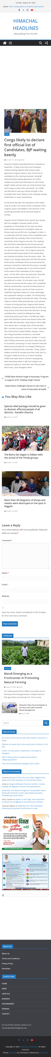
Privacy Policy (7, 963)
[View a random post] (46, 43)
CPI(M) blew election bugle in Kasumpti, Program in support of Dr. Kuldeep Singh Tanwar (27, 378)
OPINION (7, 668)
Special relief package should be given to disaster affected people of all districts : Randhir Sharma (25, 409)
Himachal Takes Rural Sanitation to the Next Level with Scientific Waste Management (33, 707)
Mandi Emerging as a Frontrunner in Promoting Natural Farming (21, 678)
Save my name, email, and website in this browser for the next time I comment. (24, 614)
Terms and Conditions (11, 958)
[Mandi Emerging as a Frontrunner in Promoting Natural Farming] (25, 652)
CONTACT (6, 1014)
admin (22, 160)
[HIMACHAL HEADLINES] (5, 43)
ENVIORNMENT (8, 1004)
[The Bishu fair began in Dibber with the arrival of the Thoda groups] (25, 427)
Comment (7, 540)
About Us (5, 953)
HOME (4, 983)
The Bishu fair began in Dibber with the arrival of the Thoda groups (23, 456)
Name (5, 573)
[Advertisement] (25, 79)
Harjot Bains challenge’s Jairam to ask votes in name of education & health (25, 388)
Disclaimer (6, 968)
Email (5, 584)
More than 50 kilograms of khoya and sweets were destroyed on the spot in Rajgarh (25, 503)
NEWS (7, 134)
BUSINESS (6, 999)
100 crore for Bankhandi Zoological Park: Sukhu (20, 763)
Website (5, 596)
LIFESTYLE (6, 994)
